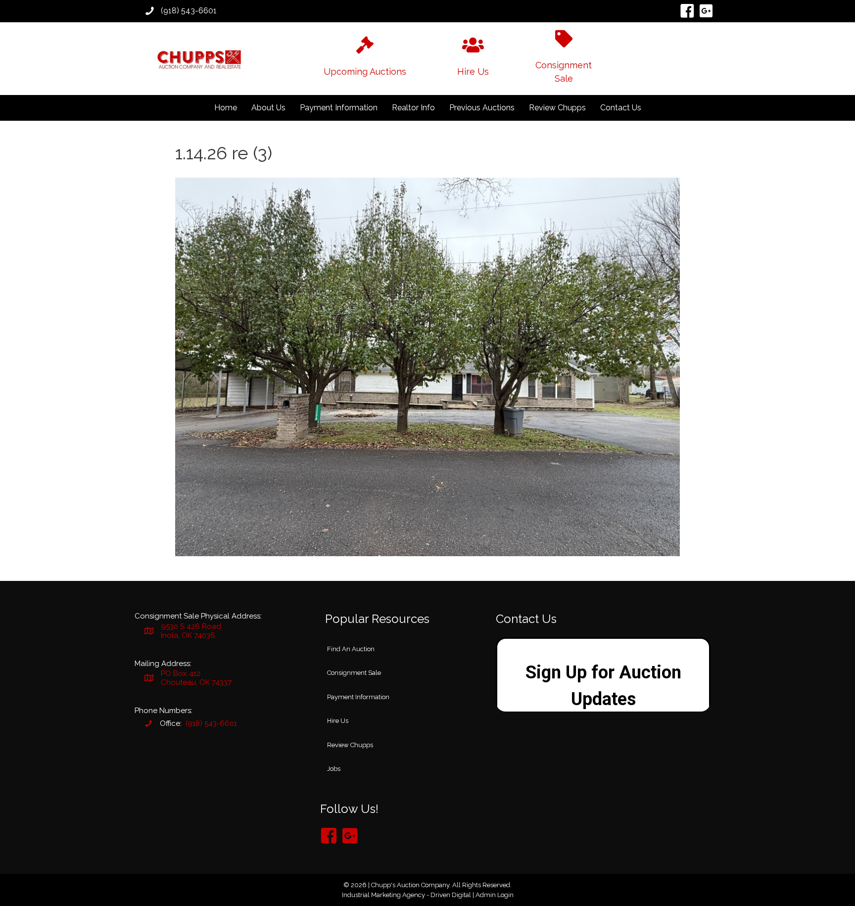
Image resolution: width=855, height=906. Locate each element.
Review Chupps (557, 107)
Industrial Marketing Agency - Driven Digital (406, 895)
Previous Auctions (482, 107)
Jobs (333, 768)
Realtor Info (413, 107)
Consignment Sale (354, 672)
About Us (268, 107)
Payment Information (339, 107)
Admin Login (494, 895)
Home (225, 107)
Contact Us (620, 107)
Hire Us (337, 720)
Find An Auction (351, 649)
